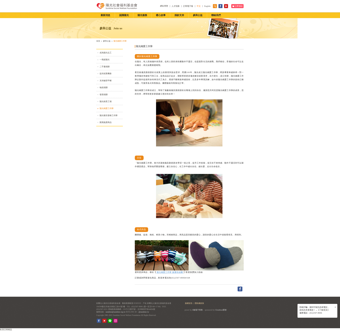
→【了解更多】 (322, 310)
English (207, 6)
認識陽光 (124, 15)
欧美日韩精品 (6, 329)
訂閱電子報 (188, 6)
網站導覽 (164, 6)
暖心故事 (161, 15)
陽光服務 (142, 15)
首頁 (98, 41)
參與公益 (198, 15)
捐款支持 (179, 15)
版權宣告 (189, 303)
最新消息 (105, 15)
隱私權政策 (199, 303)
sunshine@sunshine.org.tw (116, 312)
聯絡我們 (216, 15)
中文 (199, 6)
